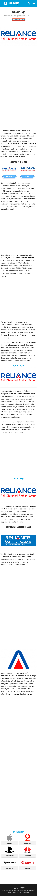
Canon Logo (27, 868)
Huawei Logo (28, 856)
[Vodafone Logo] (27, 840)
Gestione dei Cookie (27, 890)
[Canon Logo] (27, 865)
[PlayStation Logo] (9, 853)
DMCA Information (14, 892)
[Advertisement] (18, 67)
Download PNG (18, 19)
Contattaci (25, 892)
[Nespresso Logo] (9, 865)
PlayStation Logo (9, 856)
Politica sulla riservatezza (10, 890)
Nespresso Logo (9, 868)
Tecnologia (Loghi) (24, 16)
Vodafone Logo (27, 843)
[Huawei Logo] (27, 853)
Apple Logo (9, 843)
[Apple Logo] (9, 840)
